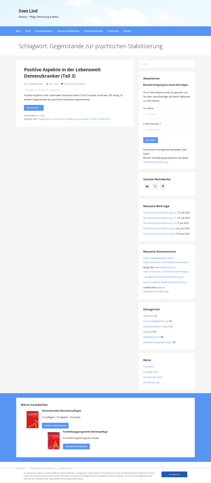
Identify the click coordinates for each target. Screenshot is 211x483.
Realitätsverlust (151, 337)
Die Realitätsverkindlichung (172, 282)
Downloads (113, 31)
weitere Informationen (55, 425)
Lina (145, 276)
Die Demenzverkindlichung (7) (168, 276)
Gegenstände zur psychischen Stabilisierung (58, 119)
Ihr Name (148, 108)
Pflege (42, 115)
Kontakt (127, 31)
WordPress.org (151, 382)
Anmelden (148, 366)
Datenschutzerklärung (155, 162)
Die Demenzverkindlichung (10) (160, 223)
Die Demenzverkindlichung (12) (160, 212)
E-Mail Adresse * (152, 123)
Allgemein (148, 315)
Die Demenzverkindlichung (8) (159, 233)
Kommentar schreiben (74, 84)
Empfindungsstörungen (156, 326)
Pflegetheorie (104, 119)
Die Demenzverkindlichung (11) (160, 218)
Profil (28, 31)
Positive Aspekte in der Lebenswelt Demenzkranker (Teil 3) (62, 72)
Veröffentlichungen (93, 31)
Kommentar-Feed (152, 377)
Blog (18, 31)
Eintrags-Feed (150, 371)
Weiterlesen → (33, 107)
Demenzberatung (43, 31)
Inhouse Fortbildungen (68, 31)
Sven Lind (28, 11)
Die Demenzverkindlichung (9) (159, 228)
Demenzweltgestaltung (155, 321)
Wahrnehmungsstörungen (157, 342)
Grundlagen (84, 119)
